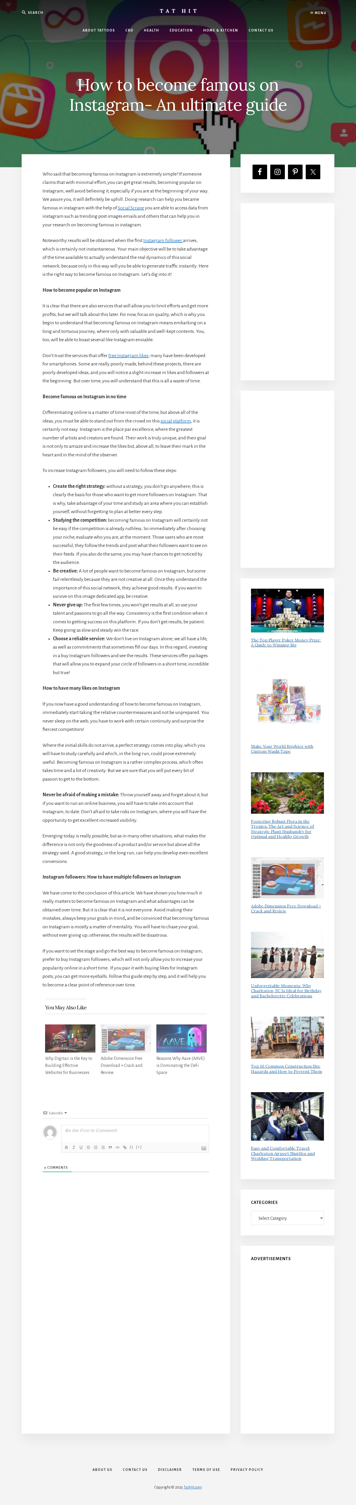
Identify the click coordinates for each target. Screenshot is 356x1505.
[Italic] (73, 1147)
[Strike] (88, 1147)
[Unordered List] (103, 1147)
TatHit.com (192, 1487)
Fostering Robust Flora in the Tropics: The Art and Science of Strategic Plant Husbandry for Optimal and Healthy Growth (282, 829)
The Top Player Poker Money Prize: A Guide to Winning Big (286, 642)
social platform (176, 421)
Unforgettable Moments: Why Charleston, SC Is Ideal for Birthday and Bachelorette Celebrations (286, 990)
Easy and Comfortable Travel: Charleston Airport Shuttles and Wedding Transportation (283, 1153)
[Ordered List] (95, 1147)
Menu (320, 13)
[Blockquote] (110, 1147)
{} (131, 1147)
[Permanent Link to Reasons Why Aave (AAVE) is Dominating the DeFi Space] (181, 1028)
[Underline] (81, 1147)
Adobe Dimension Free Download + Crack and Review (122, 1065)
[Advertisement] (287, 292)
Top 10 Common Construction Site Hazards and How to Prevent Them (286, 1069)
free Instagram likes (128, 355)
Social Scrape (131, 207)
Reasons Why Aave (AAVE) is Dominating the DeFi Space (180, 1065)
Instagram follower (162, 240)
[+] (139, 1147)
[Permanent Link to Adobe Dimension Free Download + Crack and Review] (126, 1028)
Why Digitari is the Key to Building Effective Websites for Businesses (68, 1065)
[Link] (124, 1147)
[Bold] (66, 1147)
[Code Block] (117, 1147)
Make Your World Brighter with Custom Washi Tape (282, 749)
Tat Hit (179, 11)
